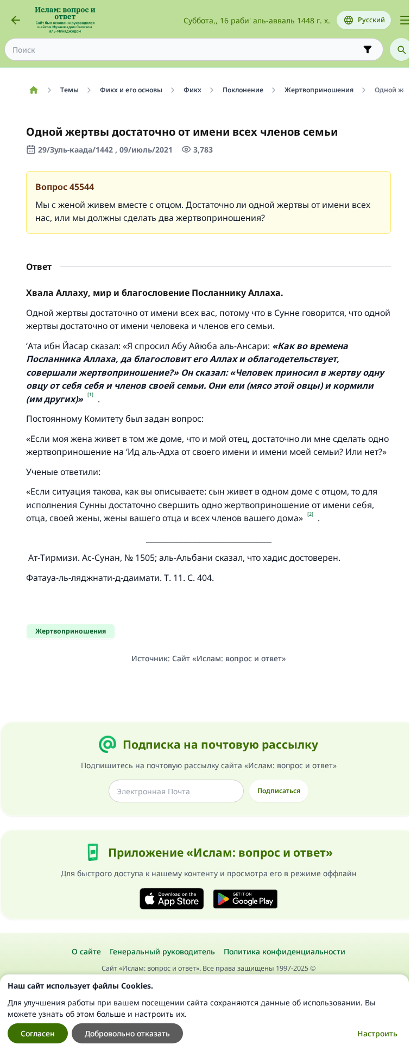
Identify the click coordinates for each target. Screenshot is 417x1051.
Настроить (377, 1033)
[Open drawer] (405, 20)
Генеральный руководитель (162, 951)
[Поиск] (401, 49)
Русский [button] (371, 19)
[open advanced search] (367, 49)
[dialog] (204, 1012)
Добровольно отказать (127, 1033)
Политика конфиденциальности (284, 951)
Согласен (38, 1033)
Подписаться (278, 790)
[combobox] (186, 49)
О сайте (86, 951)
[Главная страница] (33, 90)
